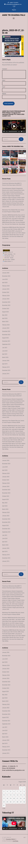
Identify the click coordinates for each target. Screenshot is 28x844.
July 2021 (4, 347)
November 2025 (6, 276)
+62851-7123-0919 (13, 2)
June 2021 (5, 351)
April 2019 (4, 364)
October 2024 (5, 292)
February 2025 (6, 286)
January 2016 (5, 373)
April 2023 (4, 318)
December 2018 (6, 370)
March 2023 (5, 321)
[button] (14, 126)
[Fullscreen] (24, 131)
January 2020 (5, 360)
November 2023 (6, 305)
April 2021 (4, 354)
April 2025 (4, 282)
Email (4, 87)
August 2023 (5, 311)
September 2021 (6, 344)
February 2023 (6, 325)
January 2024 (5, 298)
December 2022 (6, 331)
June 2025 (5, 279)
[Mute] (21, 131)
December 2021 (6, 341)
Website (4, 93)
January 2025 (5, 289)
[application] (14, 126)
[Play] (4, 131)
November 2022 (6, 334)
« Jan (3, 808)
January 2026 (5, 272)
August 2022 (5, 338)
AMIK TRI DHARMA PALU (13, 15)
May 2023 (4, 315)
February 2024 (6, 295)
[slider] (13, 131)
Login (14, 6)
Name (4, 80)
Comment (5, 69)
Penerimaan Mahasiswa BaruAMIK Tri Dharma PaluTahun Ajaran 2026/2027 (12, 184)
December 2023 (6, 302)
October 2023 (5, 308)
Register (14, 9)
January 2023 (5, 328)
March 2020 (5, 357)
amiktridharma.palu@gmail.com (13, 4)
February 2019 (6, 367)
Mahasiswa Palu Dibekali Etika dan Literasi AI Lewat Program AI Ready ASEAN (13, 210)
